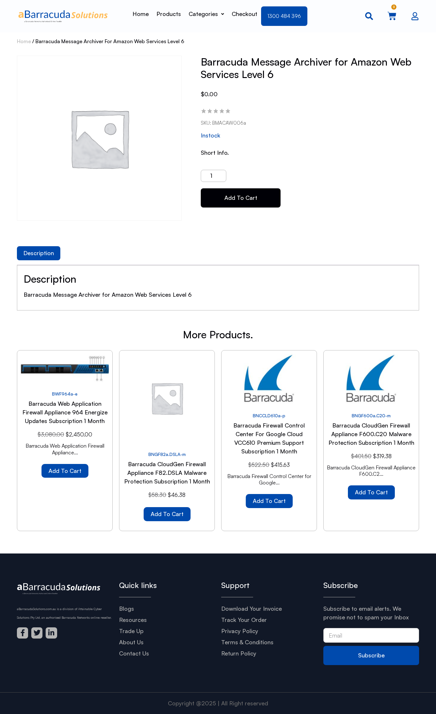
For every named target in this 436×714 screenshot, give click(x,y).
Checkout (244, 13)
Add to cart (240, 197)
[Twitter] (36, 633)
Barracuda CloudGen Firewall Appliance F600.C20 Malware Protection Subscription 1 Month (371, 434)
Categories (203, 13)
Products (168, 13)
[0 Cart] (392, 16)
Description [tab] (38, 252)
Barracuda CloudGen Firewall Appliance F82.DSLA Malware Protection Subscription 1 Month (167, 472)
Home (140, 13)
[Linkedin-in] (51, 633)
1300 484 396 (284, 16)
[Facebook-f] (22, 633)
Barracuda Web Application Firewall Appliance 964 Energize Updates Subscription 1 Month (65, 412)
